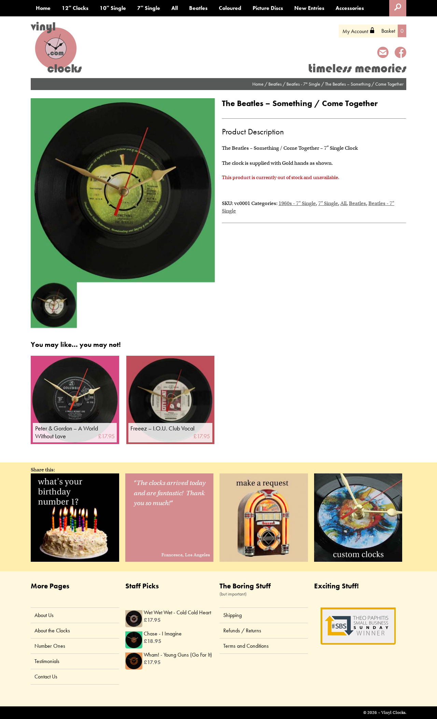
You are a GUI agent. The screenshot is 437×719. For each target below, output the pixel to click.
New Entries (309, 8)
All (174, 8)
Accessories (350, 8)
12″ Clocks (75, 8)
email (383, 53)
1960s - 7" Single (297, 203)
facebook (400, 53)
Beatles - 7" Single (303, 84)
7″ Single (148, 8)
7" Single (328, 203)
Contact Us (45, 676)
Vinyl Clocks (56, 47)
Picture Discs (268, 8)
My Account (358, 31)
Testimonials (46, 661)
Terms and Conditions (246, 645)
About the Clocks (52, 630)
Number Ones (49, 645)
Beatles (198, 8)
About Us (44, 615)
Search (397, 8)
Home (43, 8)
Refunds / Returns (242, 630)
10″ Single (113, 8)
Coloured (230, 8)
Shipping (232, 615)
